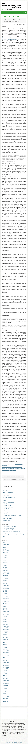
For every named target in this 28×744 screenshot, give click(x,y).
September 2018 (6, 616)
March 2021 (5, 583)
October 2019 (5, 600)
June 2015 (5, 657)
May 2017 (5, 634)
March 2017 (5, 637)
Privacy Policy (8, 742)
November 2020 (6, 588)
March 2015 (5, 660)
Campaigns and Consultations (9, 497)
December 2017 (6, 629)
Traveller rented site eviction (9, 503)
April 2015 (5, 659)
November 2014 (6, 667)
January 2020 (5, 596)
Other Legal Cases (6, 520)
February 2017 (6, 639)
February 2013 (6, 696)
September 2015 (6, 655)
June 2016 (5, 644)
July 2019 (5, 603)
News (4, 489)
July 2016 (5, 642)
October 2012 (5, 701)
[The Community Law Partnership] (12, 6)
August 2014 (5, 672)
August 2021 (5, 578)
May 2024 (5, 549)
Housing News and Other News (9, 494)
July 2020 (5, 590)
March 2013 (5, 695)
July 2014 (5, 673)
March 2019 (5, 609)
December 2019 (6, 598)
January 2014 (5, 681)
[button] (23, 12)
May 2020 (5, 591)
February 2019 (6, 611)
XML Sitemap (20, 742)
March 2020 (5, 595)
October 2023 (5, 552)
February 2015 (6, 662)
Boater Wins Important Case (8, 529)
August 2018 (5, 618)
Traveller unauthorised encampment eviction (12, 515)
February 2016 (6, 650)
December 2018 (6, 613)
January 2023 (5, 560)
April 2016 (5, 647)
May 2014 (5, 677)
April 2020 (5, 593)
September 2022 (6, 565)
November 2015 (6, 654)
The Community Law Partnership (13, 739)
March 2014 (5, 678)
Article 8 (5, 510)
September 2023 (6, 554)
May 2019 (5, 606)
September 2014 (6, 670)
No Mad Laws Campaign (8, 518)
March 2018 (5, 624)
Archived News (6, 495)
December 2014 (6, 665)
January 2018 (5, 627)
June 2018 (5, 619)
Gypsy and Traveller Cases (8, 502)
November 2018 (6, 614)
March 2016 (5, 649)
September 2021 (6, 577)
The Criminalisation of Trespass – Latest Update (14, 479)
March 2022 (5, 570)
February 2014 (6, 680)
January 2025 (5, 545)
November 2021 (6, 573)
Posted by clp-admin (7, 19)
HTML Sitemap (14, 742)
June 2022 (5, 568)
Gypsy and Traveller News (9, 21)
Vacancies (5, 498)
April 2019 (5, 608)
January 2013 (5, 698)
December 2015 (6, 652)
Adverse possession (8, 512)
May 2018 (5, 621)
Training (4, 500)
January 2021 (5, 586)
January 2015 (5, 663)
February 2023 (6, 559)
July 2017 (5, 632)
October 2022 (5, 563)
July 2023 (5, 555)
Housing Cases (6, 490)
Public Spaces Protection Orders (9, 526)
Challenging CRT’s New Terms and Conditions (13, 476)
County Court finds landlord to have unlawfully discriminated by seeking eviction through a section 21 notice (13, 535)
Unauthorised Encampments (8, 528)
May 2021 (5, 580)
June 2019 (5, 604)
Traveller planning (7, 505)
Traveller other (16, 21)
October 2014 (5, 668)
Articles (4, 517)
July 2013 (5, 690)
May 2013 (5, 693)
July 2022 (5, 567)
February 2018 (6, 626)
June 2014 (5, 675)
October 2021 (5, 575)
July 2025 (5, 542)
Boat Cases (6, 513)
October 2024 (5, 547)
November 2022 (6, 562)
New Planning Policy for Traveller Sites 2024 (11, 531)
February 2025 (6, 544)
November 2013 (6, 683)
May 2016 (5, 645)
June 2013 (5, 691)
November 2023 (6, 550)
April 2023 (5, 557)
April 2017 (5, 636)
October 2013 (5, 685)
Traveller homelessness (8, 507)
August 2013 (5, 688)
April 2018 (5, 622)
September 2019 (6, 601)
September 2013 (6, 686)
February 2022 (6, 572)
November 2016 (6, 641)
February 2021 (6, 585)
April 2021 (5, 582)
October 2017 (5, 631)
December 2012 (6, 700)
